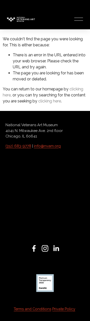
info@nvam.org (47, 146)
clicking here (49, 101)
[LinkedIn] (56, 248)
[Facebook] (34, 248)
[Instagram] (45, 248)
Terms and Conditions (32, 309)
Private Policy (63, 309)
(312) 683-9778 (18, 146)
